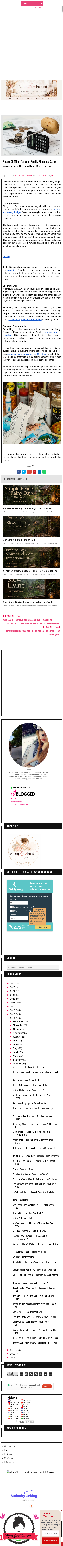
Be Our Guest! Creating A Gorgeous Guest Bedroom (36, 1156)
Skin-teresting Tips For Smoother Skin (30, 1103)
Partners (8, 1454)
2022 (13, 999)
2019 (13, 1010)
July (15, 1040)
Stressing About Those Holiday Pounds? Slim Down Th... (35, 1125)
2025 (13, 987)
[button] (51, 1515)
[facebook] (27, 7)
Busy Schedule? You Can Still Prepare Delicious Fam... (34, 1289)
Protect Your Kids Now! (23, 1169)
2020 (13, 1006)
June (15, 1044)
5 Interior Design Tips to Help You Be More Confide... (32, 1096)
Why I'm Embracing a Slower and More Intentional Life (30, 570)
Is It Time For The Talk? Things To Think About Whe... (34, 1162)
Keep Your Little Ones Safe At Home (29, 1067)
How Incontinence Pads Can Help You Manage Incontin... (33, 1109)
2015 (13, 1354)
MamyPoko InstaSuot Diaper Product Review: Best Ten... (35, 1331)
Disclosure (9, 1458)
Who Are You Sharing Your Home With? (30, 1174)
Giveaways (9, 1446)
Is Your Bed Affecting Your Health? (28, 1090)
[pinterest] (35, 7)
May (15, 1048)
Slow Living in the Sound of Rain (19, 539)
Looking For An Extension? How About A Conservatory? (30, 1237)
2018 (13, 1014)
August (17, 1037)
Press (6, 1450)
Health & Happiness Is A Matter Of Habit (31, 1085)
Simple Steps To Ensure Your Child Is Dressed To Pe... (34, 1263)
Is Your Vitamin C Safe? (23, 1218)
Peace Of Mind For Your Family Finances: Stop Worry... (33, 1141)
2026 (13, 983)
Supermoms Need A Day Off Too (27, 1080)
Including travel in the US (23, 907)
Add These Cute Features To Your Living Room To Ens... (34, 1206)
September (18, 1033)
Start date (13, 915)
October (17, 1029)
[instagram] (31, 7)
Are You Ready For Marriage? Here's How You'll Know (33, 1224)
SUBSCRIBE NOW (50, 1540)
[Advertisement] (31, 46)
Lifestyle (45, 176)
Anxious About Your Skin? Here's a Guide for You (34, 1270)
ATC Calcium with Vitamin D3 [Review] (30, 1231)
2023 (13, 995)
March (16, 1056)
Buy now (42, 927)
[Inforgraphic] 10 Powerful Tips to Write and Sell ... (35, 1149)
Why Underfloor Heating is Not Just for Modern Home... (34, 1117)
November (18, 1025)
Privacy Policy (11, 1462)
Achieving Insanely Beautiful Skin (27, 1312)
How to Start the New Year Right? (28, 1213)
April (16, 1052)
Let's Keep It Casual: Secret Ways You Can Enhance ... (35, 1193)
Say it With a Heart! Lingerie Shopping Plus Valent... (32, 1323)
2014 (13, 1357)
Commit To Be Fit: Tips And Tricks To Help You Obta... (33, 1297)
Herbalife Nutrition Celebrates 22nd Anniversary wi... (34, 1305)
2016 (13, 1350)
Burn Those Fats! (20, 1200)
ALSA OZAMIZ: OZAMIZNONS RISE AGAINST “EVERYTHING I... (32, 1133)
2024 (13, 991)
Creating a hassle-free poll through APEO (31, 1283)
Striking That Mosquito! (23, 1257)
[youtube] (40, 7)
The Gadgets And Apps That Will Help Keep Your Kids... (34, 1185)
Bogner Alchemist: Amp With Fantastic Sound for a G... (36, 1344)
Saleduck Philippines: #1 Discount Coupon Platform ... (35, 1276)
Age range (13, 899)
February (18, 1060)
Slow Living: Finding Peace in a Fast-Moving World (28, 602)
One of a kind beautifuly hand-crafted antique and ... (35, 1073)
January (17, 1063)
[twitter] (23, 7)
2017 (13, 1018)
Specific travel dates (21, 911)
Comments (55, 176)
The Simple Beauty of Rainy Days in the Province (27, 508)
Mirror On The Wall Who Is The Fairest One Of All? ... (35, 1245)
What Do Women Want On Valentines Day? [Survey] (35, 1179)
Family (38, 176)
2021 (13, 1002)
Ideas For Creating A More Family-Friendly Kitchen (35, 1338)
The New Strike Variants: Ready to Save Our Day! (34, 1317)
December (18, 1021)
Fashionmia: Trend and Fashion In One (29, 1252)
